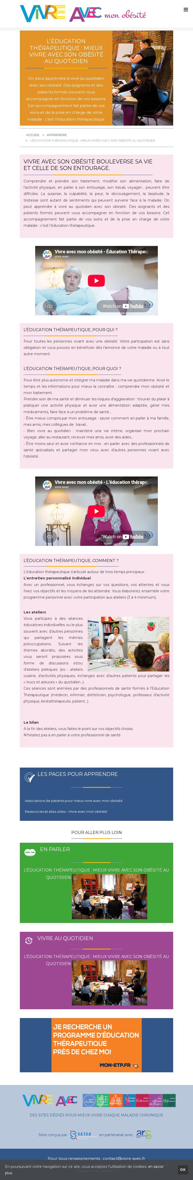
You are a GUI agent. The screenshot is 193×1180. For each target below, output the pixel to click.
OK (183, 1170)
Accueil (33, 135)
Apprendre (57, 135)
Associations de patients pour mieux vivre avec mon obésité (74, 801)
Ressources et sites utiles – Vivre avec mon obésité (66, 811)
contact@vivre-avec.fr (124, 1158)
